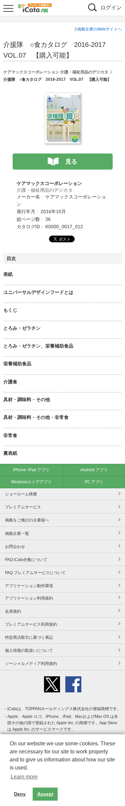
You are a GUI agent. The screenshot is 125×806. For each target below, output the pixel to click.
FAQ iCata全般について (26, 559)
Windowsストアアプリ (31, 482)
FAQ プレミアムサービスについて (35, 572)
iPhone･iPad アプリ (31, 470)
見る (71, 161)
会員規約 (13, 611)
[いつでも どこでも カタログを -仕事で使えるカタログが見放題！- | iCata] (35, 7)
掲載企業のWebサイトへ (99, 29)
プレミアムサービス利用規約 (31, 624)
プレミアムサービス (23, 507)
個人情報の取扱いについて (29, 650)
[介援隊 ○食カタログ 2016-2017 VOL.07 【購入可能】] (62, 97)
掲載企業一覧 (17, 533)
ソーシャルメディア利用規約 (31, 663)
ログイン (111, 7)
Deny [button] (20, 794)
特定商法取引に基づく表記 (29, 637)
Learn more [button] (24, 777)
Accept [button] (45, 794)
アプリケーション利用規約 (29, 598)
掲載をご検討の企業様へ (27, 520)
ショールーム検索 (21, 494)
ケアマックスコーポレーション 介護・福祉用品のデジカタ (55, 72)
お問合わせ (15, 546)
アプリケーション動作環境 (29, 585)
